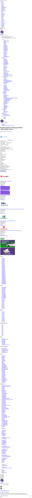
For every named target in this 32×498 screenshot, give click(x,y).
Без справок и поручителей (6, 386)
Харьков (2, 2)
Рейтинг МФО (6, 111)
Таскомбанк (3, 379)
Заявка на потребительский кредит (7, 467)
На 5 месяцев (4, 294)
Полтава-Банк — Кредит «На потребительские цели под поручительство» (10, 230)
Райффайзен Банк (4, 378)
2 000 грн (3, 258)
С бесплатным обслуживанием (8, 98)
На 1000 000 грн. (6, 63)
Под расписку (4, 394)
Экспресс (5, 55)
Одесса (2, 3)
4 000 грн (3, 260)
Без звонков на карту (7, 56)
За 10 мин (3, 387)
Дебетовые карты (4, 92)
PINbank (3, 357)
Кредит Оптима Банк (5, 368)
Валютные (5, 96)
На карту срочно (4, 348)
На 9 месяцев (4, 296)
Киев (2, 1)
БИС (2, 362)
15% (2, 328)
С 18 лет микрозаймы (7, 71)
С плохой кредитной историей (8, 81)
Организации (4, 109)
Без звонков (3, 434)
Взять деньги (4, 406)
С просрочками (6, 72)
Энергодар (2, 26)
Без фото (5, 51)
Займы (3, 39)
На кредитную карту (5, 349)
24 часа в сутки (4, 404)
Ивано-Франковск (4, 7)
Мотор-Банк (3, 371)
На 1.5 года (3, 299)
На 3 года (5, 68)
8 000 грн (3, 263)
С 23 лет (3, 315)
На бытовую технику (5, 339)
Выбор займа (2, 34)
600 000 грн (3, 276)
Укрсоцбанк (3, 381)
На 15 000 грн (6, 48)
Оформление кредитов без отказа (6, 385)
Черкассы (2, 24)
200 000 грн (3, 272)
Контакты (3, 470)
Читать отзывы (9, 131)
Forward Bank (4, 355)
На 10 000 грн (6, 60)
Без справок (5, 85)
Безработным (5, 88)
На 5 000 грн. (5, 46)
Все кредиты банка (4, 131)
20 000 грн (3, 266)
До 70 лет (3, 319)
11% (2, 325)
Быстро (3, 389)
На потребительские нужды (6, 344)
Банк (1, 131)
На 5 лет (3, 302)
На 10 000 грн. (6, 47)
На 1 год (3, 298)
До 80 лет (3, 320)
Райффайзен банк (6, 106)
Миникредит (4, 402)
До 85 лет (3, 321)
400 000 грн (3, 274)
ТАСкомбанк (5, 105)
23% (2, 334)
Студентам (3, 425)
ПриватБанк (4, 376)
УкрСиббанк (4, 380)
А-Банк (3, 358)
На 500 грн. (5, 44)
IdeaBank (3, 356)
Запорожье (2, 6)
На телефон (3, 342)
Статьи (5, 116)
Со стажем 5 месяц (4, 424)
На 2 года (5, 66)
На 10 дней (3, 290)
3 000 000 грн (4, 278)
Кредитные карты (4, 76)
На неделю (3, 288)
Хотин (2, 22)
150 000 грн (3, 271)
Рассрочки (5, 83)
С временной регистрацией (6, 416)
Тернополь (2, 19)
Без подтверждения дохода (7, 80)
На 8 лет (3, 304)
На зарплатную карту (5, 350)
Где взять (3, 426)
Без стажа (3, 419)
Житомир (2, 5)
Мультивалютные (6, 95)
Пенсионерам (6, 79)
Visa (2, 462)
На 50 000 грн (6, 64)
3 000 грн (3, 259)
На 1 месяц (3, 291)
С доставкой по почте (7, 100)
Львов (2, 12)
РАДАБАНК (4, 377)
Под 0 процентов (4, 407)
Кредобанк (3, 370)
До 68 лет (3, 318)
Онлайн (5, 43)
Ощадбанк (5, 108)
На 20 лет (5, 69)
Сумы (2, 18)
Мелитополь (3, 14)
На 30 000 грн (6, 49)
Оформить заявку (2, 185)
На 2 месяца (3, 292)
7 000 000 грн (4, 281)
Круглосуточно (4, 391)
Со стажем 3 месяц (4, 422)
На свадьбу (3, 343)
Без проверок (4, 396)
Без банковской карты (5, 420)
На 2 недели (3, 289)
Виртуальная (5, 103)
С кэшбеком (5, 87)
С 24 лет (3, 316)
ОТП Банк (3, 373)
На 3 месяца (5, 67)
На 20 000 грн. (6, 61)
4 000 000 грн (4, 279)
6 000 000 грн (4, 280)
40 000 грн (3, 268)
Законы (5, 118)
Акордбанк (3, 359)
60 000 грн (3, 270)
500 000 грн (3, 275)
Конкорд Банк (4, 366)
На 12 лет (3, 306)
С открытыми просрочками (6, 398)
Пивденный (3, 374)
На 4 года (3, 301)
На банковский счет (6, 41)
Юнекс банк (3, 382)
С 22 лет (3, 314)
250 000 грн (3, 273)
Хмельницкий (3, 21)
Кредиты (3, 57)
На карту (3, 431)
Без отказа (5, 54)
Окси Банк (3, 372)
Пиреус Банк (4, 375)
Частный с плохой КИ (5, 408)
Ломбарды (5, 112)
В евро (3, 413)
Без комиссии (4, 414)
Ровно (2, 17)
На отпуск (3, 338)
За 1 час (3, 418)
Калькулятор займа (6, 114)
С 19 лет (3, 312)
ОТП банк (5, 91)
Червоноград (3, 23)
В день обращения (6, 89)
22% (2, 333)
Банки (4, 110)
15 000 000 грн (4, 283)
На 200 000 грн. (4, 442)
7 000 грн (3, 262)
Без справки (3, 410)
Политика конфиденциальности (4, 490)
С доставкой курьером (7, 90)
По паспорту (4, 400)
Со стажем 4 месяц (4, 423)
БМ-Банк (3, 363)
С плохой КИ (4, 397)
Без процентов (6, 82)
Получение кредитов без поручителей (7, 399)
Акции (5, 117)
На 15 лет (3, 307)
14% (2, 327)
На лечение (3, 341)
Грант (3, 361)
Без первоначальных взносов (6, 405)
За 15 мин (3, 388)
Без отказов (3, 435)
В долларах (5, 94)
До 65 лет (3, 317)
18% (2, 330)
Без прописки (4, 395)
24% (2, 335)
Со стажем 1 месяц (4, 421)
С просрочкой (6, 52)
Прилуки (2, 16)
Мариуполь (3, 13)
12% (2, 326)
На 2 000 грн (5, 45)
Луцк (2, 11)
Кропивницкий (3, 10)
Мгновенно (3, 392)
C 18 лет (3, 311)
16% (2, 329)
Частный (3, 409)
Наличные (3, 351)
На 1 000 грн (5, 59)
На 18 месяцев (4, 297)
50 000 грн (3, 269)
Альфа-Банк (3, 360)
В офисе (5, 42)
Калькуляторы (4, 113)
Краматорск (3, 8)
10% (2, 324)
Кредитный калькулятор (7, 115)
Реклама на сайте (4, 472)
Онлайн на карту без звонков (8, 74)
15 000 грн (3, 265)
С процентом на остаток (7, 99)
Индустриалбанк (4, 365)
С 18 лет (5, 78)
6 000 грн (3, 261)
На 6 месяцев (4, 295)
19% (2, 331)
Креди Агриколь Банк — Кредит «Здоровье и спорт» (7, 220)
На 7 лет (3, 303)
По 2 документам (4, 417)
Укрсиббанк (5, 107)
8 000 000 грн (4, 282)
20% (2, 332)
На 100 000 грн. (6, 62)
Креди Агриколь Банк (5, 369)
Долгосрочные (6, 73)
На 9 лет (3, 305)
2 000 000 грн (4, 277)
